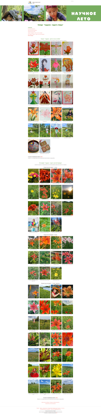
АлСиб (37, 3)
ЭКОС (14, 3)
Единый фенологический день (26, 3)
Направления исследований (7, 3)
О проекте (33, 3)
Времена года (41, 3)
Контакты (46, 3)
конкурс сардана (62, 3)
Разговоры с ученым (55, 3)
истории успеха (18, 3)
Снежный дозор (68, 3)
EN (71, 1)
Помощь (49, 3)
